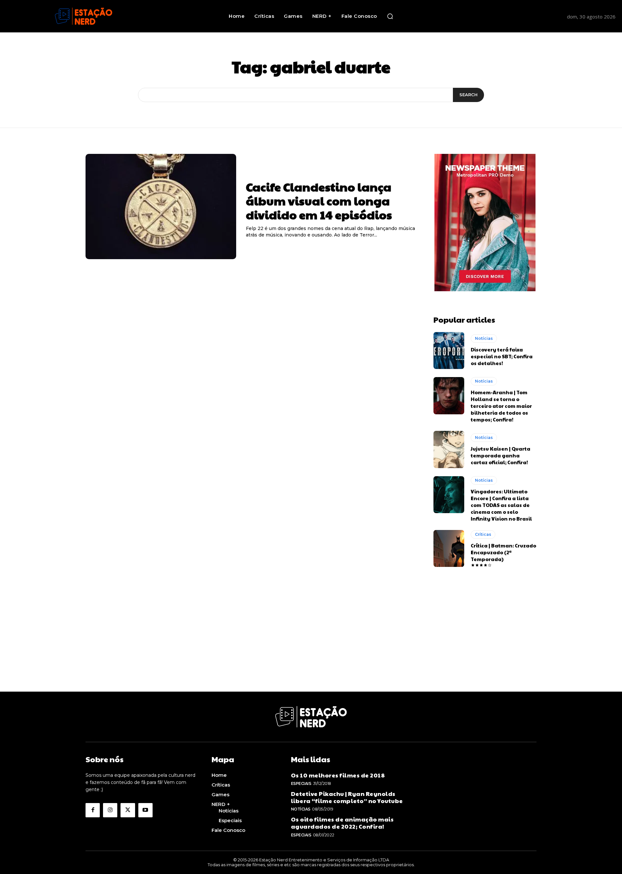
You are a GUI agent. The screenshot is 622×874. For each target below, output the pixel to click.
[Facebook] (93, 810)
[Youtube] (145, 810)
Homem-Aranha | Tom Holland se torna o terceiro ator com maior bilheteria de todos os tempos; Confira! (501, 406)
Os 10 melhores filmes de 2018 (338, 775)
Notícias (484, 338)
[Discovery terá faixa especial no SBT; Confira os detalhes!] (448, 350)
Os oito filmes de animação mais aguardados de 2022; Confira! (342, 822)
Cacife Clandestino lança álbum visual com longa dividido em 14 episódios (319, 200)
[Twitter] (128, 810)
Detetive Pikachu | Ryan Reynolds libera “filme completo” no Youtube (347, 797)
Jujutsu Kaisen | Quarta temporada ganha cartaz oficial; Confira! (500, 455)
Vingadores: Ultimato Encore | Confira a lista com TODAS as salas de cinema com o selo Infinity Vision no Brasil (501, 505)
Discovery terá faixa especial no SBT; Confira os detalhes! (502, 356)
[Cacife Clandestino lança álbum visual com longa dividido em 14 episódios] (161, 206)
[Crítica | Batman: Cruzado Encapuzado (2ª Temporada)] (448, 548)
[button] (390, 16)
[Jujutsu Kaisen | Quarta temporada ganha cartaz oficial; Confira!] (448, 449)
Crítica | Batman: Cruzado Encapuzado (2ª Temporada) (503, 552)
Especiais (301, 783)
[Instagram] (110, 810)
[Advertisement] (311, 646)
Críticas (483, 534)
